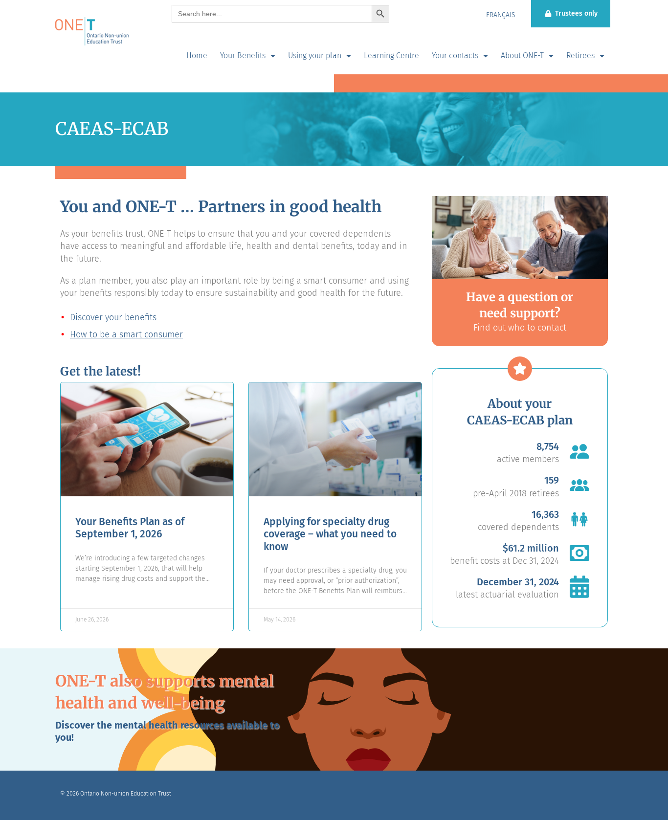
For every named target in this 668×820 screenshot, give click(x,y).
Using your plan (314, 55)
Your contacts (455, 55)
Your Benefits (243, 55)
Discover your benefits (113, 317)
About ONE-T (522, 55)
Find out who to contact (519, 327)
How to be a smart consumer (126, 334)
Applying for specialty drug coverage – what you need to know (330, 534)
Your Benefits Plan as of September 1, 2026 (129, 527)
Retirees (580, 55)
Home (196, 55)
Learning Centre (391, 55)
